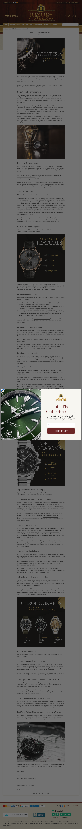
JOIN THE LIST (61, 431)
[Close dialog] (3, 390)
